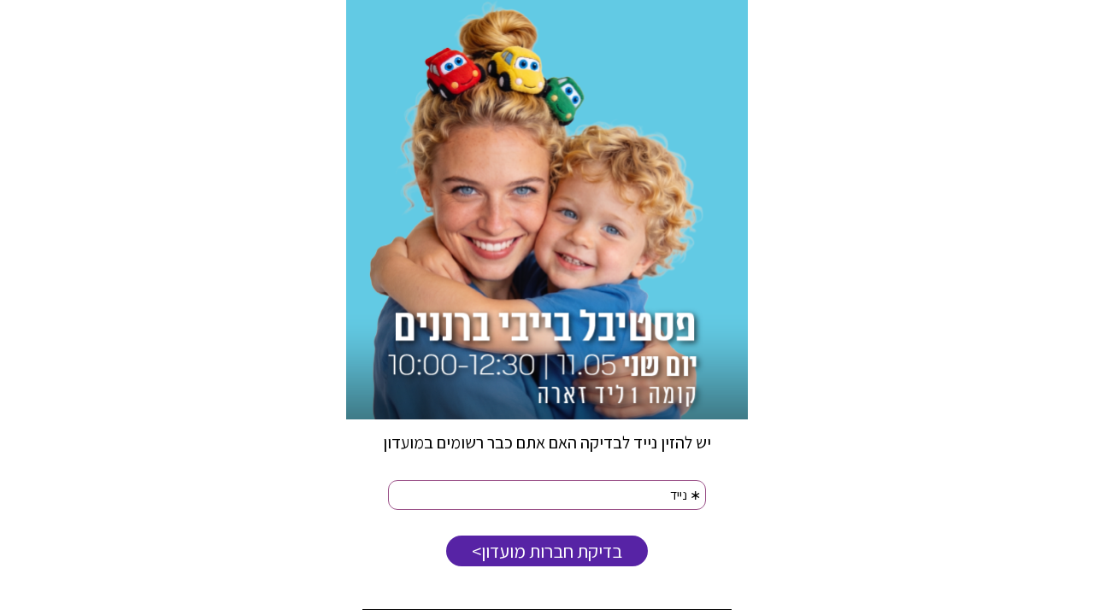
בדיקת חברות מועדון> (547, 551)
